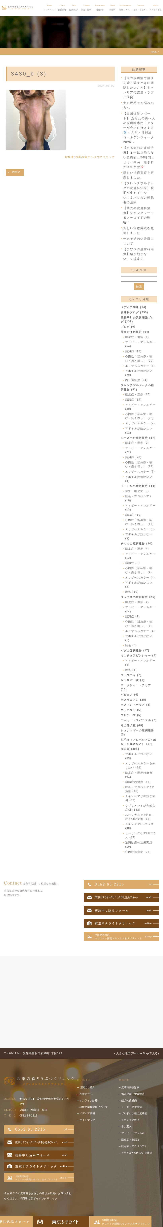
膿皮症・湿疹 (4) (137, 548)
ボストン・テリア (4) (136, 704)
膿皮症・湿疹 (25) (138, 394)
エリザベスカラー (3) (140, 471)
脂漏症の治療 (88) (138, 781)
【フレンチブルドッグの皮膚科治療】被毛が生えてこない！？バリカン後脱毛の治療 (138, 192)
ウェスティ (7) (131, 675)
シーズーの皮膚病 (131, 1107)
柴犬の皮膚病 (129, 1100)
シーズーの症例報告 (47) (138, 437)
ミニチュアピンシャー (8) (139, 655)
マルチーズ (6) (131, 715)
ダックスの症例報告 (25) (138, 597)
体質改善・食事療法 (133, 1093)
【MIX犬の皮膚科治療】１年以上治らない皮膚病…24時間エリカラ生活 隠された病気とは (139, 157)
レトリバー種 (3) (133, 680)
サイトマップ (87, 1119)
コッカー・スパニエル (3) (139, 720)
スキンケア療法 (130, 1119)
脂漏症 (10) (133, 514)
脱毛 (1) (131, 669)
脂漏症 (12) (133, 351)
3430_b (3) (29, 74)
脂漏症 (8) (132, 563)
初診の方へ (86, 1093)
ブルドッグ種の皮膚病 (134, 1113)
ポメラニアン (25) (134, 699)
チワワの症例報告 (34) (136, 543)
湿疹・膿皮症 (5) (137, 491)
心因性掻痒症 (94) (138, 851)
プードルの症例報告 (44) (138, 485)
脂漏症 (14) (133, 399)
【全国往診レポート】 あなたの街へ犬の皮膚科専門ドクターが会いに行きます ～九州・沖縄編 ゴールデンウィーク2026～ (139, 128)
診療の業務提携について (94, 1107)
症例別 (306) (130, 749)
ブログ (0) (128, 326)
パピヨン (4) (130, 694)
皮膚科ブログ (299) (134, 312)
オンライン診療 (89, 1100)
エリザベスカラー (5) (140, 529)
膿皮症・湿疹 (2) (137, 442)
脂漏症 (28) (133, 457)
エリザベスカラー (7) (140, 423)
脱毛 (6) (131, 645)
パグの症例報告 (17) (135, 650)
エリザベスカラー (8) (140, 365)
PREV (16, 172)
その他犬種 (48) (132, 725)
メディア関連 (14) (134, 307)
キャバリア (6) (131, 709)
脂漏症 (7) (132, 616)
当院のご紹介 (87, 1087)
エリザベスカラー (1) (140, 630)
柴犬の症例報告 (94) (135, 331)
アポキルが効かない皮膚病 (136, 1152)
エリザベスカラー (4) (140, 577)
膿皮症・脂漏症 (130, 1139)
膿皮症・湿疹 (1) (137, 337)
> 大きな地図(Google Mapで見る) (136, 1053)
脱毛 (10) (132, 591)
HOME (154, 52)
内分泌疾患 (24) (136, 380)
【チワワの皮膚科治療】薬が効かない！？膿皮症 (138, 253)
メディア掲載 (87, 1113)
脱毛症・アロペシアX (133, 1146)
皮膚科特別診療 (130, 1087)
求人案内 (126, 1126)
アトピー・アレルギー (134, 1133)
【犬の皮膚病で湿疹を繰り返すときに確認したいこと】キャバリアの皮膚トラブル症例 (138, 87)
